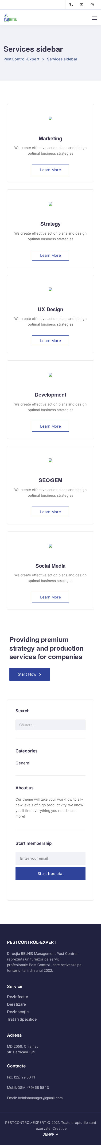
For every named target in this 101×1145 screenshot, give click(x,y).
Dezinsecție (18, 1011)
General (23, 763)
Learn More (50, 169)
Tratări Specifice (22, 1019)
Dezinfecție (17, 996)
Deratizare (16, 1004)
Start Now (27, 674)
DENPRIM (50, 1134)
